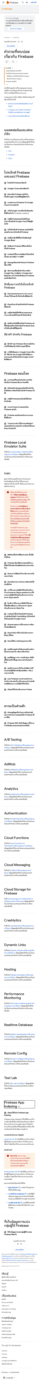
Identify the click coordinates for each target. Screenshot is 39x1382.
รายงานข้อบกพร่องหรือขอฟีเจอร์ (19, 116)
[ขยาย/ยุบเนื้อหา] (12, 68)
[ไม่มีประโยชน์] (21, 41)
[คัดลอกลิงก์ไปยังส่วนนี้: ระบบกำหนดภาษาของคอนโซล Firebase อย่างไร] (19, 409)
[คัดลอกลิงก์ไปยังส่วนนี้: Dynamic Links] (28, 945)
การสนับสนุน (7, 9)
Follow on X (5, 1306)
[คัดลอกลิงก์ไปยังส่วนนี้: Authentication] (29, 813)
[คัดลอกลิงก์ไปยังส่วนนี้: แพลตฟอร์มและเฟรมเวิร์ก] (12, 134)
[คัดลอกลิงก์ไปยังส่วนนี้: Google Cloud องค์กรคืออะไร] (31, 188)
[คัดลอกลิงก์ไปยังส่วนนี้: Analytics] (20, 789)
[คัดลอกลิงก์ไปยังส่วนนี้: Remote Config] (29, 1053)
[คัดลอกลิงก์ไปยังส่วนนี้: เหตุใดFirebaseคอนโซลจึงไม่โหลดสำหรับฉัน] (14, 401)
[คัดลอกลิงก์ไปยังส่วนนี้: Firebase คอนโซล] (31, 374)
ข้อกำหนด (5, 1372)
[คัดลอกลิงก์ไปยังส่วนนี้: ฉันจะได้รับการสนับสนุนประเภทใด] (6, 643)
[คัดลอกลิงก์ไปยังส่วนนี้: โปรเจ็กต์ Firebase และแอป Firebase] (31, 176)
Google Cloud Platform (9, 1361)
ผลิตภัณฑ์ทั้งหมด (7, 1364)
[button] (19, 183)
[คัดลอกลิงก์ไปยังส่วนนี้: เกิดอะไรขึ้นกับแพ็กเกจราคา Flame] (6, 692)
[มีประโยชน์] (18, 41)
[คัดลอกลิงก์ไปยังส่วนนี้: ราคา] (12, 473)
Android (11, 155)
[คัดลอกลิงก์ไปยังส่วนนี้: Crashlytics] (23, 920)
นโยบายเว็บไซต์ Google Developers (17, 1260)
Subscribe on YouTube (9, 1309)
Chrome (4, 1354)
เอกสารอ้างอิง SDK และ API (10, 1280)
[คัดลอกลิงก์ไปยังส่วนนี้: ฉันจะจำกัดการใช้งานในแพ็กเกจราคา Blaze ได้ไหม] (16, 635)
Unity (10, 158)
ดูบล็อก (4, 1299)
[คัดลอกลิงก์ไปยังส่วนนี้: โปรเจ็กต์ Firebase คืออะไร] (29, 183)
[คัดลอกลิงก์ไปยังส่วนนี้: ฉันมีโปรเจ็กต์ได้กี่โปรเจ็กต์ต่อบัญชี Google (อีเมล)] (18, 240)
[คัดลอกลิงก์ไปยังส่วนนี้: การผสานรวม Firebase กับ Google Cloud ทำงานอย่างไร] (21, 205)
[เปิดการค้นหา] (23, 2)
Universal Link (9, 1139)
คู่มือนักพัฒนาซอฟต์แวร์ (9, 1277)
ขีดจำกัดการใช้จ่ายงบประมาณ (21, 537)
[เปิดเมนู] (3, 2)
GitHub (4, 1290)
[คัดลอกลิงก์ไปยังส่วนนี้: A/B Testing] (24, 740)
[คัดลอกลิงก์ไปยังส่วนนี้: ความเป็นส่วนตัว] (27, 706)
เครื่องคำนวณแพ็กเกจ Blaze (18, 500)
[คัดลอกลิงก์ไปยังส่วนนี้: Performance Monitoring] (23, 998)
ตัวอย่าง (4, 1284)
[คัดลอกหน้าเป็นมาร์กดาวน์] (13, 61)
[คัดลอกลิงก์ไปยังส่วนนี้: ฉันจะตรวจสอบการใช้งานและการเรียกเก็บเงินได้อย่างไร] (18, 627)
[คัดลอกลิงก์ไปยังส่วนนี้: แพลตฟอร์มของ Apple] (26, 1135)
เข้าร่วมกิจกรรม (6, 1312)
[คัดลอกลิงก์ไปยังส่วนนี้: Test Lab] (19, 1078)
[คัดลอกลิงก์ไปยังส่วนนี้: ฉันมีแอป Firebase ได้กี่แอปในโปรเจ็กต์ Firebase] (17, 248)
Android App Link (10, 1172)
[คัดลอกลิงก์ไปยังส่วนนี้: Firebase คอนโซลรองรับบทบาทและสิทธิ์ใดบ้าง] (14, 418)
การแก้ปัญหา (17, 1083)
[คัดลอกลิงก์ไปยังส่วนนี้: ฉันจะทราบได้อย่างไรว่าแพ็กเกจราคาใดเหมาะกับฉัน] (15, 576)
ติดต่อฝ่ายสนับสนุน (7, 1321)
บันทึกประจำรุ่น (6, 1331)
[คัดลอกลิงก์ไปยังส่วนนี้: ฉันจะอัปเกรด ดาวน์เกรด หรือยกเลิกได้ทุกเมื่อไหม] (14, 584)
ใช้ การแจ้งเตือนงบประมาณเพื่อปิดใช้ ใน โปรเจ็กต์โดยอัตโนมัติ (20, 521)
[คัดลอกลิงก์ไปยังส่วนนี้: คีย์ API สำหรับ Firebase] (6, 338)
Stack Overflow (7, 1324)
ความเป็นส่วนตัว (14, 1372)
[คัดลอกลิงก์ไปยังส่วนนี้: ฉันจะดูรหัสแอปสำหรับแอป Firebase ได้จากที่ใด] (14, 265)
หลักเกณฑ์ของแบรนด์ (8, 1334)
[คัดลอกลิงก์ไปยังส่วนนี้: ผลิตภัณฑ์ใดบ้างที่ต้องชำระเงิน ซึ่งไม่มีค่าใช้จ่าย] (13, 557)
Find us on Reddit (7, 1302)
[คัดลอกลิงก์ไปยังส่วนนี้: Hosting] (18, 969)
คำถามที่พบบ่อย (6, 1338)
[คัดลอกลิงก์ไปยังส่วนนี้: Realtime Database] (6, 1029)
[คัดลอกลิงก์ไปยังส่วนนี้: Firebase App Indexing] (19, 1106)
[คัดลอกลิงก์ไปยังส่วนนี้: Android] (14, 1150)
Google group (6, 1328)
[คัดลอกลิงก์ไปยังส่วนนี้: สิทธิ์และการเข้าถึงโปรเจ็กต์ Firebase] (17, 288)
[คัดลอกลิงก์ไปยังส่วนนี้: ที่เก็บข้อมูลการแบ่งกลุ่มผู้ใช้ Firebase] (31, 1226)
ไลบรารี (4, 1287)
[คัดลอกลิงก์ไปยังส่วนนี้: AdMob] (17, 764)
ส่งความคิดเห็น (11, 46)
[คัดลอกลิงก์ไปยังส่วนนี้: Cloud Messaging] (32, 865)
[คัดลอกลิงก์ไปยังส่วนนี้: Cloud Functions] (31, 838)
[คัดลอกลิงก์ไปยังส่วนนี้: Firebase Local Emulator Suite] (28, 446)
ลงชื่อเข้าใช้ (33, 2)
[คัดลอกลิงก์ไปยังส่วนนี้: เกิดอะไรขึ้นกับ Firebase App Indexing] (13, 1115)
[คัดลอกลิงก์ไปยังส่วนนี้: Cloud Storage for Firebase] (19, 893)
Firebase (7, 37)
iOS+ (10, 151)
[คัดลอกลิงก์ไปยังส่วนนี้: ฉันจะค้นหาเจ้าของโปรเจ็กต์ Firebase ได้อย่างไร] (13, 307)
